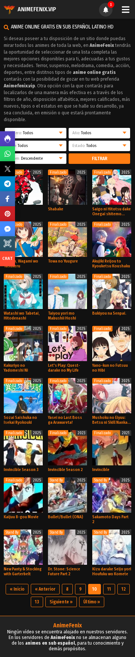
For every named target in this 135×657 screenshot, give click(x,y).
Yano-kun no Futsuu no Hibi (110, 368)
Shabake (55, 209)
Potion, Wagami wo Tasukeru (21, 263)
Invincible (101, 469)
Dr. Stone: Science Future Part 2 (64, 571)
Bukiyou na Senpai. (109, 313)
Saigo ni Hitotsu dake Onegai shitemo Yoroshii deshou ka (111, 211)
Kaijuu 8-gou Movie (21, 516)
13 (37, 601)
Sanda (9, 209)
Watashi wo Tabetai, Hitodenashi (22, 316)
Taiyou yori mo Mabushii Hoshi (62, 316)
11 (109, 589)
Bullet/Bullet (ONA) (65, 516)
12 (124, 589)
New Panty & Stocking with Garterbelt (23, 571)
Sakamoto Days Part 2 (110, 519)
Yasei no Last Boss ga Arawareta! (65, 420)
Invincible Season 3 (21, 469)
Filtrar (99, 158)
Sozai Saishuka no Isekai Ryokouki (20, 420)
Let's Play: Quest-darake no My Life (64, 368)
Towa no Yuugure (63, 261)
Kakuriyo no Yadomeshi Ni (16, 368)
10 (94, 589)
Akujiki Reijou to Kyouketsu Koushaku (111, 263)
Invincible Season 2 (65, 469)
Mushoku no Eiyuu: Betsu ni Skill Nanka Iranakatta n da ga (110, 420)
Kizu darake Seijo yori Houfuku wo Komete (111, 571)
